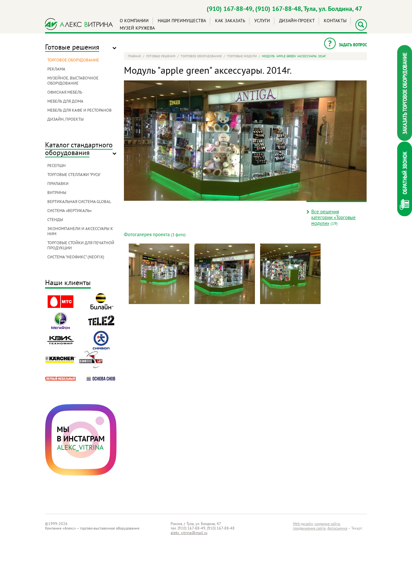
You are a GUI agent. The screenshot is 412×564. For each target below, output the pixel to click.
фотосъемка (337, 528)
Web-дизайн (303, 524)
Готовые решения (72, 47)
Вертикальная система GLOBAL (79, 202)
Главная (134, 56)
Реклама (56, 69)
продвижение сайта (309, 528)
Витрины (56, 193)
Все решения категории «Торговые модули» (333, 218)
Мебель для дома (65, 101)
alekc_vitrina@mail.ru (189, 533)
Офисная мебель (64, 92)
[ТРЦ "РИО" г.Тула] (159, 274)
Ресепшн (56, 166)
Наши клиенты (68, 284)
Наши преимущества (182, 21)
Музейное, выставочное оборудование (72, 81)
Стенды (55, 220)
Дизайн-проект (297, 21)
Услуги (262, 21)
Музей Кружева (137, 28)
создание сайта (327, 524)
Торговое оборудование (73, 60)
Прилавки (58, 184)
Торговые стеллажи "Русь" (73, 175)
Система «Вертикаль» (69, 211)
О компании (134, 21)
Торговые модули (242, 56)
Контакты (335, 21)
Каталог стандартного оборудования (79, 149)
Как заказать (230, 21)
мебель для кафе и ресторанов (79, 110)
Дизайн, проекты (65, 119)
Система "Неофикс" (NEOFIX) (75, 257)
